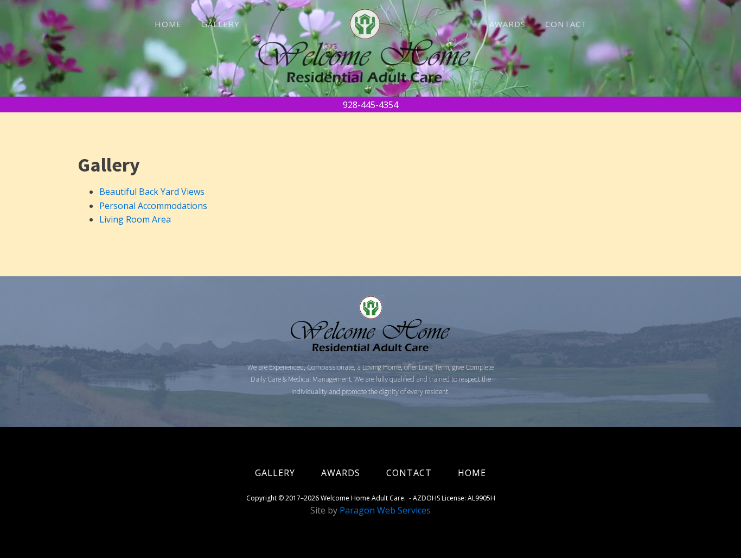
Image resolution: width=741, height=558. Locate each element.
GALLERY (220, 23)
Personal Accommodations (153, 206)
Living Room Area (135, 219)
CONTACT (566, 23)
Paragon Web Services (385, 510)
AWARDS (507, 23)
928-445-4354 (370, 105)
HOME (168, 23)
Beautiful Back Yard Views (152, 192)
